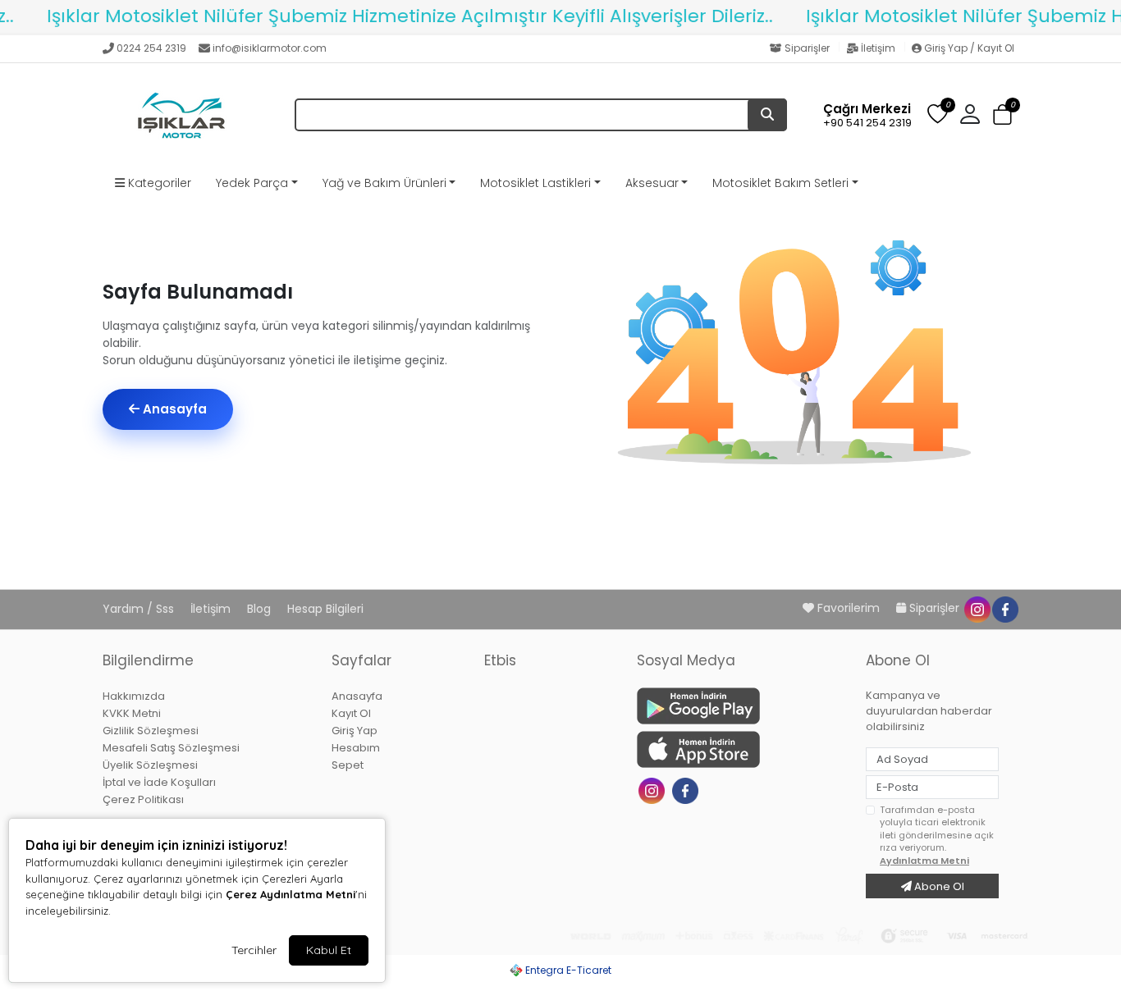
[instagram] (977, 608)
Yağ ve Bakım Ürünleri (384, 183)
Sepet (348, 765)
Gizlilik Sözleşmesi (151, 730)
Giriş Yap (354, 730)
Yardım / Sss (140, 609)
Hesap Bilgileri (325, 609)
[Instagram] (653, 789)
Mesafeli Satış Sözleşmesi (171, 748)
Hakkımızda (134, 696)
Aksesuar (652, 183)
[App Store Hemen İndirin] (741, 749)
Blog (260, 609)
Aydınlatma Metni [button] (924, 860)
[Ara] (767, 114)
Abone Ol (938, 886)
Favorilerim (848, 608)
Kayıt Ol (351, 713)
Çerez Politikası (143, 799)
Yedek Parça (252, 183)
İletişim (878, 48)
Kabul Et (328, 950)
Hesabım (356, 748)
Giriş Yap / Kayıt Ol (968, 48)
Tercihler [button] (254, 950)
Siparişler (807, 48)
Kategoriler (158, 183)
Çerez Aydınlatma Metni (290, 894)
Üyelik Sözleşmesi (150, 765)
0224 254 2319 (151, 48)
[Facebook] (687, 789)
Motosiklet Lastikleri (535, 183)
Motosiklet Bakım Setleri (780, 183)
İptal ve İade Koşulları (159, 782)
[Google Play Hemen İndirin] (741, 705)
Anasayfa (173, 409)
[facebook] (1004, 608)
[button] (1002, 115)
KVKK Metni (132, 713)
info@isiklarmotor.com (270, 48)
